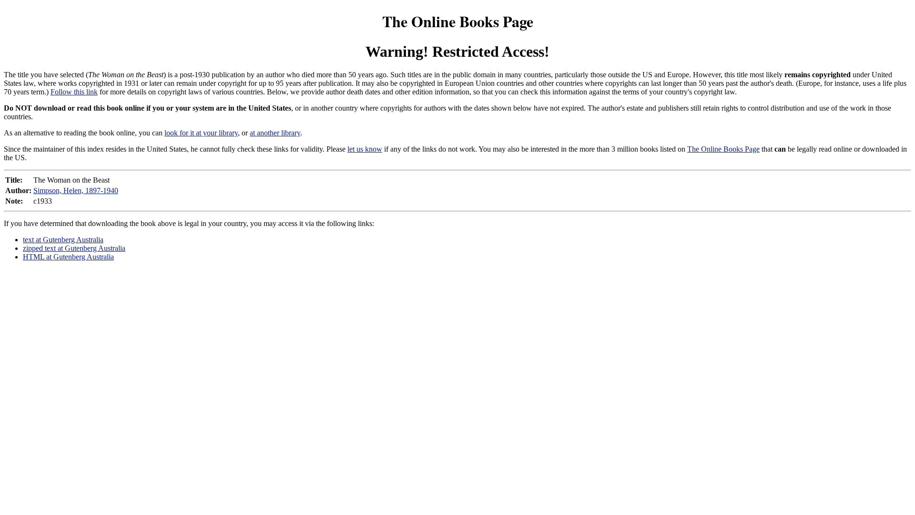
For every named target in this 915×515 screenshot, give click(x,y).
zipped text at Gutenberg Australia (74, 248)
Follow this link (74, 92)
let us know (364, 149)
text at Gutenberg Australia (63, 240)
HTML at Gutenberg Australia (68, 257)
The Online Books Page (457, 21)
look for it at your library (201, 133)
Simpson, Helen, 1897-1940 (75, 190)
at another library (275, 133)
